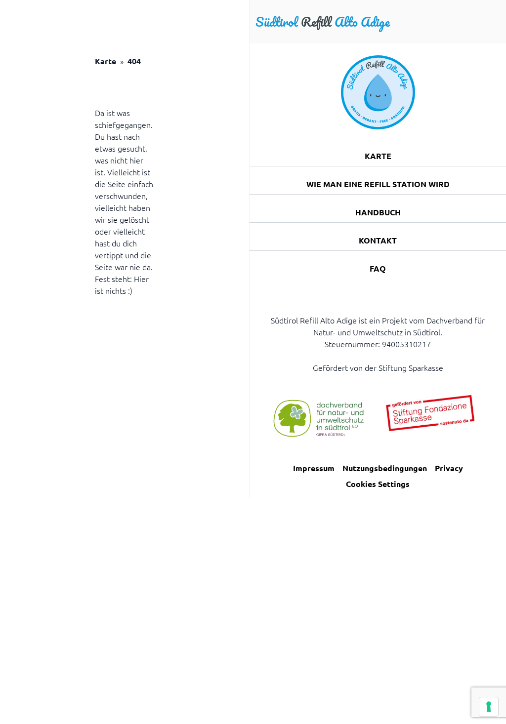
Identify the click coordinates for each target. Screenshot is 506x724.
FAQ (378, 268)
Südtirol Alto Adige (322, 22)
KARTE (378, 156)
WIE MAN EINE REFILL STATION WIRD (378, 184)
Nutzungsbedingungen (384, 468)
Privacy (449, 468)
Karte (105, 61)
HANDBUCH (378, 212)
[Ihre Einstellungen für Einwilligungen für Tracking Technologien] (488, 706)
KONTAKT (378, 240)
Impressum (314, 468)
